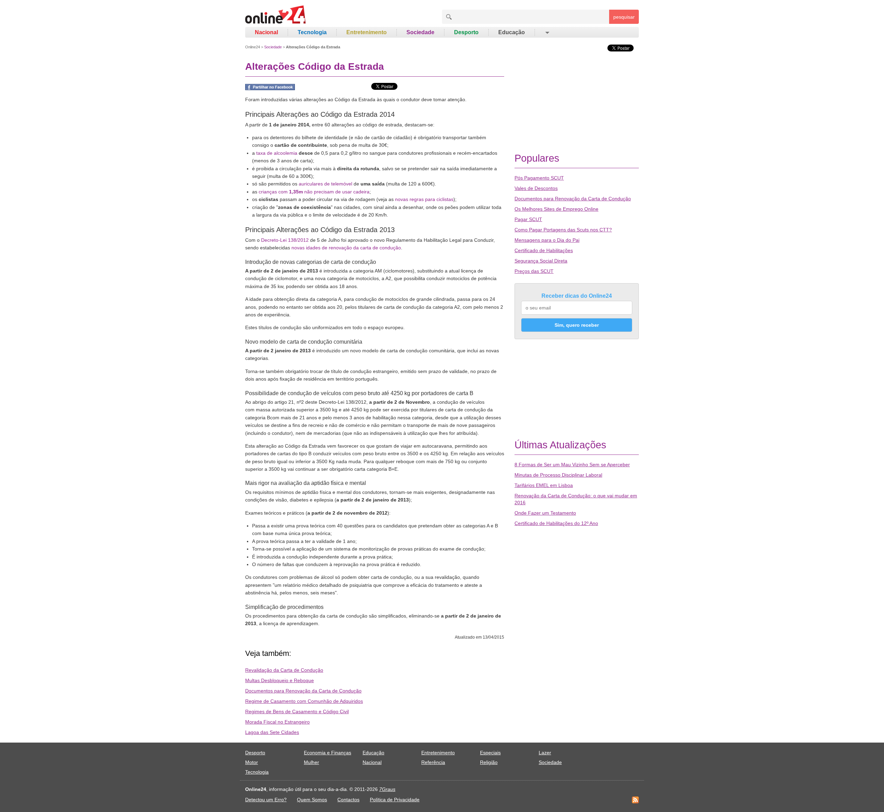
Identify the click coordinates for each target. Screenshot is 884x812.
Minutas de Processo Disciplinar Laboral (558, 475)
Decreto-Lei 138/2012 (285, 240)
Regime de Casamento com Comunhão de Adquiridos (304, 701)
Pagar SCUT (528, 219)
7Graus (387, 789)
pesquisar (624, 17)
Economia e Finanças (327, 752)
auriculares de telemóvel (325, 184)
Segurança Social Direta (541, 261)
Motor (251, 762)
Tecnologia (312, 32)
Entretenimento (366, 32)
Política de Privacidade (395, 799)
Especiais (490, 752)
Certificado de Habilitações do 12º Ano (556, 523)
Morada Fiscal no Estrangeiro (277, 722)
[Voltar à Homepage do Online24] (275, 15)
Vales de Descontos (536, 188)
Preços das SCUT (534, 271)
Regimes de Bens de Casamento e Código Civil (297, 711)
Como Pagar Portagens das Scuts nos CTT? (563, 229)
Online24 (252, 47)
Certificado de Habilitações (544, 250)
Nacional (266, 32)
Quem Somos (312, 799)
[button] (547, 32)
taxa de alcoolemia (276, 153)
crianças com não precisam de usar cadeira (314, 191)
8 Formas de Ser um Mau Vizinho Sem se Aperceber (572, 464)
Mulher (311, 762)
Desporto (466, 32)
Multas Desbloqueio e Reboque (279, 680)
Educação (511, 32)
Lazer (545, 752)
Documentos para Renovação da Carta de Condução (303, 691)
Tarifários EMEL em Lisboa (544, 485)
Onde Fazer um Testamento (545, 513)
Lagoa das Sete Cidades (272, 732)
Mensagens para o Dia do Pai (547, 240)
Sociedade (420, 32)
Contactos (348, 799)
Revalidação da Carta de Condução (284, 670)
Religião (489, 762)
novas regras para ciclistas (424, 199)
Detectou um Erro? (266, 799)
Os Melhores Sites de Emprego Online (556, 209)
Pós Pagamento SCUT (539, 178)
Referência (433, 762)
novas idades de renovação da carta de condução (346, 247)
